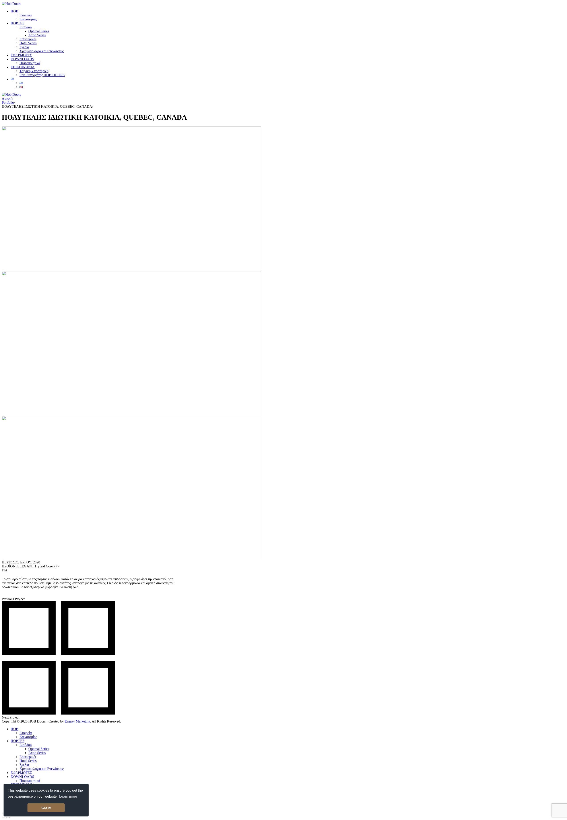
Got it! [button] (46, 808)
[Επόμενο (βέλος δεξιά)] (8, 817)
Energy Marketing (77, 721)
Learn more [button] (68, 796)
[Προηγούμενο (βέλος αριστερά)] (3, 817)
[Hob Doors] (11, 4)
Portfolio (8, 102)
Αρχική (7, 98)
